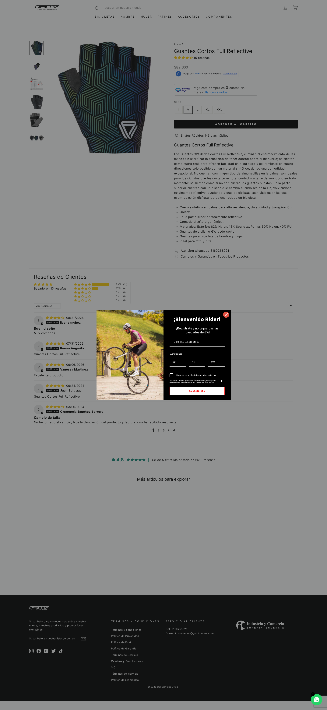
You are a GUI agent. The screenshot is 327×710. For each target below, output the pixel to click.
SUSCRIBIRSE (197, 390)
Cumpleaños (176, 353)
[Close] (226, 314)
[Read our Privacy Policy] (222, 381)
